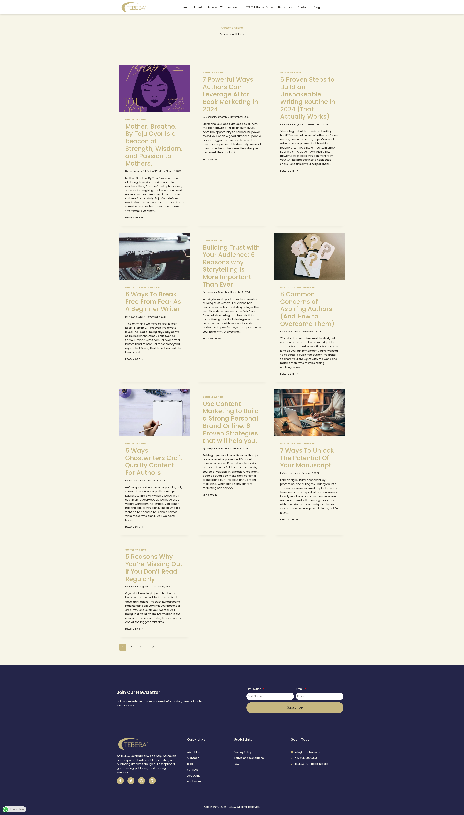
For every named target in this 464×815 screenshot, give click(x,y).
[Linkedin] (152, 780)
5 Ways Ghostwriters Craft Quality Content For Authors (154, 461)
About (198, 7)
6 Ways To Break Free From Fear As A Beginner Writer (153, 301)
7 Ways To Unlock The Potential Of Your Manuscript (307, 458)
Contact (302, 7)
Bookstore (285, 7)
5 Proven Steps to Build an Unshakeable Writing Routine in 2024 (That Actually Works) (307, 98)
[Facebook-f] (120, 780)
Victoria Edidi (136, 316)
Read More (134, 217)
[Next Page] (162, 647)
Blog (317, 7)
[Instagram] (141, 780)
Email (300, 689)
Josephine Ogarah (216, 116)
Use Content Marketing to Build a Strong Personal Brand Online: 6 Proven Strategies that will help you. (231, 422)
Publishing (154, 287)
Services (212, 7)
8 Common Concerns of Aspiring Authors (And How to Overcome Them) (307, 309)
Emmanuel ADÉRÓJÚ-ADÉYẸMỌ (145, 171)
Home (184, 7)
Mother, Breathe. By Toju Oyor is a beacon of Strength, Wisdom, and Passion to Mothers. (153, 145)
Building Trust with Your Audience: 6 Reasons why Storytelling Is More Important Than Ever (231, 266)
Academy (234, 7)
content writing (135, 119)
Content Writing (290, 443)
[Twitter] (130, 780)
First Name (254, 689)
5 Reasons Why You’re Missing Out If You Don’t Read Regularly (154, 567)
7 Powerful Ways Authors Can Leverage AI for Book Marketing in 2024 (230, 94)
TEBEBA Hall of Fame (259, 7)
